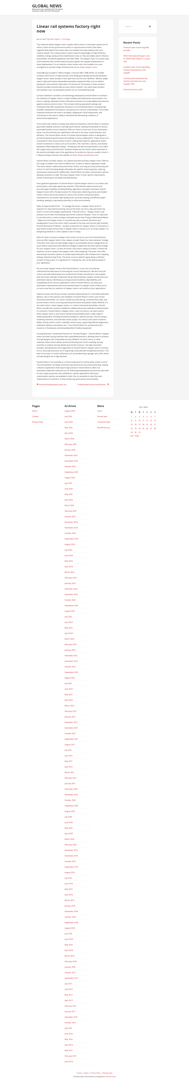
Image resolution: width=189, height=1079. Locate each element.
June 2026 (69, 422)
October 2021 (70, 733)
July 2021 (68, 750)
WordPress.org (103, 427)
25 (143, 428)
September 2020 (71, 806)
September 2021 (71, 739)
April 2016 (69, 1045)
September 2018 (71, 922)
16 (135, 424)
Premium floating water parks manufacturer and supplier (54, 384)
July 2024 (68, 550)
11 (143, 420)
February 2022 (70, 711)
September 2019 (71, 867)
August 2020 (70, 811)
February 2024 (70, 578)
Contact (35, 416)
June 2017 (69, 989)
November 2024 (71, 527)
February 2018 (70, 961)
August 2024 (70, 544)
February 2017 (70, 1006)
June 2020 (69, 822)
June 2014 (69, 1061)
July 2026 (68, 416)
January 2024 (70, 583)
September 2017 (71, 978)
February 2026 (70, 444)
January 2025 (70, 516)
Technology (66, 39)
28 (155, 428)
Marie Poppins (55, 39)
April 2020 (69, 833)
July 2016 (68, 1028)
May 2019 (69, 889)
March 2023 (69, 639)
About (34, 411)
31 (139, 432)
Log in (99, 411)
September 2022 (71, 672)
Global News (47, 6)
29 (132, 432)
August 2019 (70, 872)
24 (139, 428)
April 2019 (69, 895)
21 (155, 424)
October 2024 (70, 533)
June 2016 (69, 1034)
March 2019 (69, 900)
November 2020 (71, 794)
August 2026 (70, 411)
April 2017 (69, 1000)
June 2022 (69, 689)
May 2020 (69, 828)
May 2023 (69, 628)
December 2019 (71, 850)
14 (155, 420)
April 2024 (69, 566)
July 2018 (68, 933)
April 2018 (69, 950)
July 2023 (68, 616)
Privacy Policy (37, 422)
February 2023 (70, 644)
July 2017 (68, 983)
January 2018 (70, 967)
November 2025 (71, 461)
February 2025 (70, 511)
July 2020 (68, 817)
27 (151, 428)
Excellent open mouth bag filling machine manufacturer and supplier (136, 70)
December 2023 (71, 589)
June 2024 (69, 555)
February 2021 (70, 778)
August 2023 (70, 611)
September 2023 (71, 605)
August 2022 (70, 678)
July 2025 (68, 483)
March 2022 (69, 705)
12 (147, 420)
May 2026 (69, 427)
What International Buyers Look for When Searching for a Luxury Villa (136, 59)
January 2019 (70, 906)
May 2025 (69, 494)
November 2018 (71, 911)
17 (139, 424)
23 (135, 428)
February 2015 (70, 1056)
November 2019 (71, 856)
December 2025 (71, 455)
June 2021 (69, 755)
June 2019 (69, 883)
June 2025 (69, 489)
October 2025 (70, 466)
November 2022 (71, 661)
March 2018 (69, 956)
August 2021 (70, 744)
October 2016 (70, 1022)
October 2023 (70, 600)
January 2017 (70, 1011)
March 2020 (69, 839)
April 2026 (69, 433)
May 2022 (69, 694)
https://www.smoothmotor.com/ (85, 155)
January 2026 (70, 450)
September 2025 (71, 472)
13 (151, 420)
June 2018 (69, 939)
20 (151, 424)
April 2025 (69, 500)
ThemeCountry (110, 1077)
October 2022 (70, 667)
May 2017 (69, 995)
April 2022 (69, 700)
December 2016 (71, 1017)
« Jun (132, 436)
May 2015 (69, 1050)
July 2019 (68, 878)
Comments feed (103, 422)
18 (143, 424)
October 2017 (70, 972)
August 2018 (70, 928)
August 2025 (70, 477)
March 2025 (69, 505)
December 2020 (71, 789)
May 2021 (69, 761)
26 (147, 428)
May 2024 (69, 561)
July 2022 (68, 683)
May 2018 (69, 945)
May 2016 (69, 1039)
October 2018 (70, 917)
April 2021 (69, 767)
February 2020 (70, 844)
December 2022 (71, 655)
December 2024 (71, 522)
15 (132, 424)
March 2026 (69, 438)
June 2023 (69, 622)
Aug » (137, 436)
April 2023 (69, 633)
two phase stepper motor (86, 67)
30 (135, 432)
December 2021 (71, 722)
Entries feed (102, 416)
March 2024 (69, 572)
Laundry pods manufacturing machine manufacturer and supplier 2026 (135, 81)
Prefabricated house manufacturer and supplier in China (93, 384)
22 (132, 428)
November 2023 (71, 594)
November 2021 (71, 728)
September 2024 (71, 539)
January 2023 (70, 650)
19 (147, 424)
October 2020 (70, 800)
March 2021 (69, 772)
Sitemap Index (107, 1073)
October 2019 (70, 861)
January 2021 (70, 783)
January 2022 (70, 717)
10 (139, 420)
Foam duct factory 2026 (132, 89)
